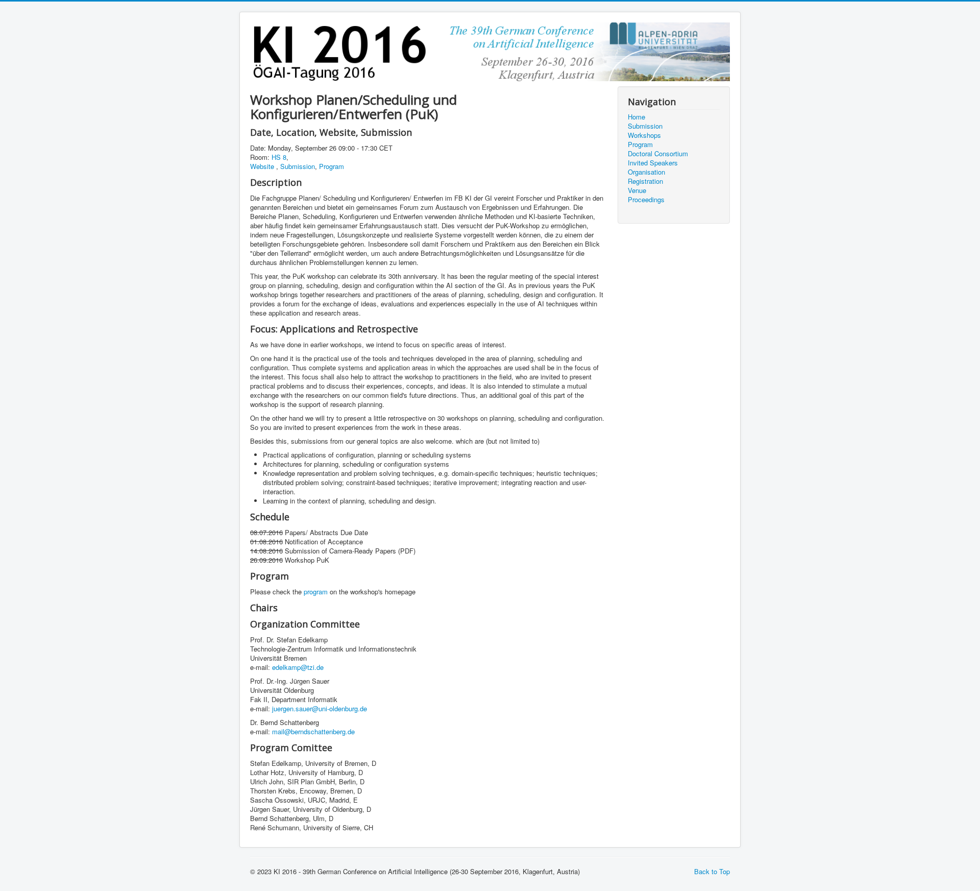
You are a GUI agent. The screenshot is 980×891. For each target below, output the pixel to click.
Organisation (646, 172)
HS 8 (279, 157)
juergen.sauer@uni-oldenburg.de (319, 708)
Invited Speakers (653, 162)
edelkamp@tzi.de (298, 667)
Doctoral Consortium (658, 153)
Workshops (644, 135)
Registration (645, 181)
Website (263, 166)
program (316, 591)
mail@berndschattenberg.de (313, 731)
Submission (297, 166)
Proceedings (646, 199)
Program (331, 166)
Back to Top (712, 871)
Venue (637, 190)
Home (636, 117)
